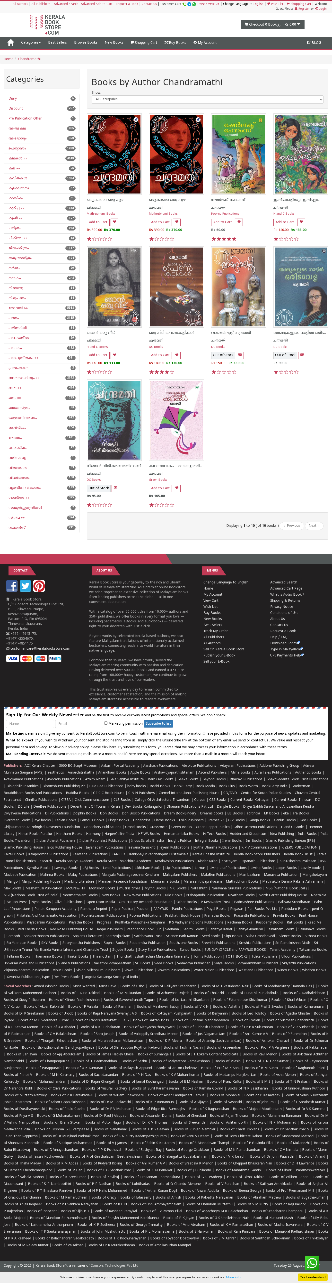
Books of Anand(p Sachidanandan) (213, 1041)
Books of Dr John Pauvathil (272, 1157)
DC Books (156, 347)
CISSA (66, 800)
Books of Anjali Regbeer (23, 1204)
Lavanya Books (66, 868)
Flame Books (164, 820)
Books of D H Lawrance (295, 1164)
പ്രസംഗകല (18, 368)
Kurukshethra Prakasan (298, 861)
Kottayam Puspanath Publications (248, 861)
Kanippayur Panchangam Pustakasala (158, 854)
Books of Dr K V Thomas (146, 1123)
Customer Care (189, 4)
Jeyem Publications (174, 848)
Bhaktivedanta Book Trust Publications (297, 779)
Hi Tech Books (214, 834)
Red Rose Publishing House (71, 929)
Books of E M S (258, 1082)
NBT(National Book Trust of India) (31, 895)
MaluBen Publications (218, 875)
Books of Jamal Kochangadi (142, 1082)
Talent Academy (282, 950)
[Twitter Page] (26, 591)
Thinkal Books (77, 957)
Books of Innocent (42, 1211)
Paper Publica (122, 909)
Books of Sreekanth (188, 1123)
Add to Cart (98, 222)
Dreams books (211, 814)
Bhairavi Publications (246, 779)
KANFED (118, 854)
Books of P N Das (136, 1075)
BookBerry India (275, 786)
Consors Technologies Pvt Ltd (114, 1266)
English (258, 4)
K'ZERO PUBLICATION (299, 848)
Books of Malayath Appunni (129, 1068)
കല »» (14, 168)
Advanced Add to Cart (96, 4)
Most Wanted (84, 986)
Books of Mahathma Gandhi (239, 1170)
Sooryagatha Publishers (81, 943)
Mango (12, 882)
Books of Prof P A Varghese (267, 1048)
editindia (253, 814)
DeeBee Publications (49, 807)
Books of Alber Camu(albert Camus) (177, 1095)
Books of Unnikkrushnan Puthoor (298, 1089)
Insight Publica (179, 841)
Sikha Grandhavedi (260, 936)
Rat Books (295, 923)
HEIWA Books (149, 834)
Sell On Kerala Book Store (224, 649)
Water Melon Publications (214, 970)
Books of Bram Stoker (62, 1123)
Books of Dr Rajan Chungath (93, 1082)
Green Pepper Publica (213, 827)
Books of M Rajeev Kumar (27, 1245)
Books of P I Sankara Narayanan (72, 1204)
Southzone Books (183, 943)
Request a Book (127, 4)
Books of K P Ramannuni (155, 1102)
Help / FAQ (279, 637)
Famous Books (92, 820)
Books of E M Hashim (185, 1082)
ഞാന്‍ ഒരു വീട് (101, 333)
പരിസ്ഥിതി (17, 328)
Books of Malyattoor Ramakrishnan (181, 1061)
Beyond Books (214, 779)
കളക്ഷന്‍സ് (18, 188)
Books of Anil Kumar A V (248, 1034)
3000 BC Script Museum (78, 766)
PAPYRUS (160, 909)
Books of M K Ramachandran (236, 1150)
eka (286, 814)
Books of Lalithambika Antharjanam (44, 1225)
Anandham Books (112, 773)
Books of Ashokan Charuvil (267, 1041)
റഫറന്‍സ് (17, 528)
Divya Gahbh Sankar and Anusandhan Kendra (278, 807)
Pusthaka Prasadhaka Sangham (140, 923)
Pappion (143, 909)
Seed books (211, 936)
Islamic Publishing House (23, 848)
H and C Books (284, 214)
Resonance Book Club (144, 929)
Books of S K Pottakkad (80, 993)
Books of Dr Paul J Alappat (105, 1116)
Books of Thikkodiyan (311, 1239)
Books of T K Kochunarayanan (122, 1239)
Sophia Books (115, 943)
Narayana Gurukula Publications (236, 888)
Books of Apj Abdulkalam (61, 1054)
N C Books (178, 888)
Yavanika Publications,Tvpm (28, 977)
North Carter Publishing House (283, 895)
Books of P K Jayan (178, 1218)
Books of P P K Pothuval (101, 1150)
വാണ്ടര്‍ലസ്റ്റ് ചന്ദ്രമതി (231, 333)
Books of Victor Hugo (103, 1123)
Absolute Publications (199, 766)
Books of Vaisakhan (68, 1245)
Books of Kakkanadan (311, 1048)
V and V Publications (74, 963)
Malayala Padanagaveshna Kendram (130, 875)
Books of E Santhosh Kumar (302, 1102)
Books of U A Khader (58, 1027)
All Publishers (41, 4)
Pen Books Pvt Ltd (262, 909)
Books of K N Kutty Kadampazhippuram (135, 1136)
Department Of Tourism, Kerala (95, 807)
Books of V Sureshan (222, 1184)
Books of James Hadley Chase (110, 1054)
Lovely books (311, 868)
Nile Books (173, 895)
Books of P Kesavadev (262, 1095)
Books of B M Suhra (261, 1068)
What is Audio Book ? (287, 595)
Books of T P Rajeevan (150, 1129)
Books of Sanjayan (22, 1054)
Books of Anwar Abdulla (200, 1191)
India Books (307, 834)
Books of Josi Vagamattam (203, 1034)
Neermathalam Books (80, 895)
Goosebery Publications (102, 827)
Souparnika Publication (148, 943)
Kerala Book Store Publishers (257, 854)
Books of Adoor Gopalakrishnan (60, 1102)
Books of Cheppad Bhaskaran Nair (244, 1164)
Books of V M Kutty (252, 1204)
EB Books (235, 814)
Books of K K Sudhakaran (99, 1027)
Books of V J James (111, 1143)
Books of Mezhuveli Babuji (158, 1007)
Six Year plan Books (22, 943)
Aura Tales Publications (272, 773)
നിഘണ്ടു (15, 288)
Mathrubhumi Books (101, 214)
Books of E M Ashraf (219, 1239)
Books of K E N (114, 1204)
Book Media (205, 786)
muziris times (129, 888)
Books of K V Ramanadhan (231, 1225)
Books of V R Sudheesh (295, 1027)
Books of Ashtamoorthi (229, 1123)
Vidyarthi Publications (299, 963)
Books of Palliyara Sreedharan (172, 986)
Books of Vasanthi (227, 1102)
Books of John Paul (261, 1102)
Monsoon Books (102, 888)
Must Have (107, 986)
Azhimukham (95, 779)
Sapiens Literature (87, 936)
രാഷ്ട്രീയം (17, 428)
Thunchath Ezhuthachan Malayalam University (152, 957)
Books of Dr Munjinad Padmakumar (70, 1136)
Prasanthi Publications (251, 916)
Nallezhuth (199, 888)
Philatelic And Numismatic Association (47, 916)
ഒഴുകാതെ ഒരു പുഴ (105, 200)
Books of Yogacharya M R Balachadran (217, 1211)
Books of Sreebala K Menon (191, 1164)
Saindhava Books (312, 929)
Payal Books (216, 909)
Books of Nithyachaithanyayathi (149, 1027)
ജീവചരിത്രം (18, 248)
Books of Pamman (117, 1007)
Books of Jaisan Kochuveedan (41, 1157)
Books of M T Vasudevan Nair (224, 986)
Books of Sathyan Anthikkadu (268, 1184)
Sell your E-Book (216, 662)
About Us (277, 619)
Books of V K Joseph (228, 1157)
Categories (29, 43)
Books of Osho (132, 986)
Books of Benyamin (212, 1014)
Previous (291, 526)
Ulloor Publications (296, 957)
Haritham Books (69, 834)
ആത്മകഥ (17, 129)
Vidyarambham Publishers (258, 963)
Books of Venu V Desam (190, 1136)
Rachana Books (239, 923)
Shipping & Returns (285, 601)
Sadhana (172, 929)
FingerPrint (141, 820)
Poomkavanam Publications (103, 916)
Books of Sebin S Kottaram (153, 1143)
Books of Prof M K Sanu (220, 1068)
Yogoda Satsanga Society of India (111, 977)
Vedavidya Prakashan (193, 963)
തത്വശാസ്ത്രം (20, 258)
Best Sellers (57, 43)
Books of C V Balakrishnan (55, 1034)
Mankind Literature (79, 882)
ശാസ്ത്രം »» (18, 498)
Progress (104, 923)
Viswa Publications (139, 970)
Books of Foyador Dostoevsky (174, 1239)
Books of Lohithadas (133, 1184)
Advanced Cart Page (286, 589)
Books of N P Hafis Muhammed (101, 1191)
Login (322, 9)
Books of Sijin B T (75, 1211)
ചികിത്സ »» (17, 238)
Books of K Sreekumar (67, 1177)
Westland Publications (256, 970)
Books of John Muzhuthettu (102, 1232)
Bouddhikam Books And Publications (33, 793)
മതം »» (14, 398)
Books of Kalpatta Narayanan (209, 1198)
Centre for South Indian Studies (266, 793)
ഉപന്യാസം (17, 149)
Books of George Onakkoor (187, 1150)
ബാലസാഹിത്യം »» (24, 378)
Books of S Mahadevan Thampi (204, 1143)
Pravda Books (284, 916)
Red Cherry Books (32, 929)
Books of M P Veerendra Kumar (43, 1020)
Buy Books (177, 43)
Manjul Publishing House (41, 882)
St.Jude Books (123, 950)
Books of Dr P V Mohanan (110, 1109)
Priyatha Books (81, 923)
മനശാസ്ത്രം (19, 408)
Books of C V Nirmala (281, 1150)
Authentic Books (308, 773)
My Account (207, 43)
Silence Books (290, 936)
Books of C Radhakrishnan (304, 993)
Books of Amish (168, 1198)
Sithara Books (316, 936)
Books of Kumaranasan (306, 1007)
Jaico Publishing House (64, 848)
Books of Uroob (60, 1014)
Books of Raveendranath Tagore (129, 1000)
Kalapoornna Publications (48, 854)
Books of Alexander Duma (151, 1116)
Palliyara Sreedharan (294, 902)
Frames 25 (216, 820)
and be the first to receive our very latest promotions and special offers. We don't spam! (116, 715)
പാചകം (15, 348)
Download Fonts (283, 643)
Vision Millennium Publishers (98, 970)
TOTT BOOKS (237, 957)
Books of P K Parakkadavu (72, 1095)
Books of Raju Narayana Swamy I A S (107, 1014)
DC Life (23, 807)
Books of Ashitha (226, 1007)
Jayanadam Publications (105, 848)
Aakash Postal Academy (120, 766)
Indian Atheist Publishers (56, 841)
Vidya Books (224, 963)
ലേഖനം (15, 438)
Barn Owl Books (161, 779)
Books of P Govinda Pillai (253, 1143)
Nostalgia (318, 895)
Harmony (93, 834)
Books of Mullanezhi (293, 1143)
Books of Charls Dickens (239, 1129)
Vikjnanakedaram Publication (26, 970)
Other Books (186, 902)
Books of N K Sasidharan (247, 1089)
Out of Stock (223, 355)
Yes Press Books (67, 977)
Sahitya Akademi (249, 929)
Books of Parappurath (44, 1068)
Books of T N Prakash (292, 1082)
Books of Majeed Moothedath (257, 1109)
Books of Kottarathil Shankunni (184, 1000)
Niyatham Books (241, 895)
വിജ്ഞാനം (17, 468)
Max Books (13, 888)
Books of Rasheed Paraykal (115, 1211)
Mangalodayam (314, 875)
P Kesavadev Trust (215, 902)
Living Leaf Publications (228, 868)
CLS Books (122, 800)
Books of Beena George (242, 1191)
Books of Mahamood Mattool (290, 1136)
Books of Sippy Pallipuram (24, 1000)
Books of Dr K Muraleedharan (111, 1245)
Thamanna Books (48, 957)
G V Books (236, 820)
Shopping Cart (300, 4)
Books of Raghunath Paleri (303, 1068)
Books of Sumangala (154, 1054)
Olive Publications (69, 902)
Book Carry (183, 786)
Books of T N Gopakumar (267, 1061)
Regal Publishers (110, 929)
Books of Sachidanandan (98, 1075)
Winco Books (287, 970)
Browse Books (85, 43)
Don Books (109, 814)
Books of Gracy (103, 1198)
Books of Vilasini (228, 1061)
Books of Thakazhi (209, 993)
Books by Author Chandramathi (157, 83)
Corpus (199, 800)
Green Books (158, 480)
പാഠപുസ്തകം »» (23, 358)
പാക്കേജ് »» (18, 338)
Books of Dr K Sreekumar (24, 1014)
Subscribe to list (158, 724)
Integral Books (206, 841)
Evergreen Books (17, 820)
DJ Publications (57, 814)
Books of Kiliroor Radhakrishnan (74, 1000)
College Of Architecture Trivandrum (162, 800)
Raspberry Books (269, 923)
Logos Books (286, 868)
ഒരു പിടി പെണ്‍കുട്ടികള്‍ (171, 333)
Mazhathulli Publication (44, 888)
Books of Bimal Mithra (245, 1177)
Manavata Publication (281, 875)
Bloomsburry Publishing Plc (64, 786)
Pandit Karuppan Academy (55, 909)
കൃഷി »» (15, 218)
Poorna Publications (225, 214)
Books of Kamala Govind (203, 1089)
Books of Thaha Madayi (23, 1164)
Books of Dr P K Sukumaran (250, 1027)
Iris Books (254, 841)
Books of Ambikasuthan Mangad (165, 1245)
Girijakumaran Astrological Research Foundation (42, 827)
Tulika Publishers (265, 957)
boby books (136, 786)
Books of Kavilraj (105, 1177)
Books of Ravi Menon (260, 1054)
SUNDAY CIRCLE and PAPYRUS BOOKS (235, 950)
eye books (43, 820)
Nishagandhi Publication (205, 895)
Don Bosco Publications (141, 814)
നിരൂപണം (17, 298)
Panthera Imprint (93, 909)
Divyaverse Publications (22, 814)
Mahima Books (52, 875)
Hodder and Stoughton (248, 834)
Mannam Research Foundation (122, 882)
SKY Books (50, 943)
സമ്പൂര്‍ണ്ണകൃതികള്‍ (25, 508)
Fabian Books (65, 820)
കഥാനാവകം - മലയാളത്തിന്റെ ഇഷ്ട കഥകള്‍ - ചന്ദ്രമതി (202, 466)
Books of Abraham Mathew (259, 1198)
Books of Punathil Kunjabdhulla (253, 993)
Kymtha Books (38, 868)
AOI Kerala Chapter (40, 766)
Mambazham (249, 875)
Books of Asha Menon (278, 1075)
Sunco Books (190, 950)
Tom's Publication (207, 957)
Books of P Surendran (289, 1034)
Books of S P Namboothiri (49, 1184)
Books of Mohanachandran (45, 1082)
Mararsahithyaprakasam (202, 882)
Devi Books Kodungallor (143, 807)
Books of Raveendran (224, 1048)
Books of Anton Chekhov (176, 1068)
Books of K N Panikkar (153, 1170)
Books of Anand (312, 1157)
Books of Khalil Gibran (288, 1000)
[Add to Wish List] (114, 222)
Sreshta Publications (255, 943)
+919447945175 (208, 4)
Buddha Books (77, 793)
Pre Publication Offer (25, 119)
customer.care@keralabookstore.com (39, 649)
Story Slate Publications (157, 950)
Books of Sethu (134, 1061)
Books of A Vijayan (193, 1102)
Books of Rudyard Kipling (102, 1164)
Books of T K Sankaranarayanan (51, 1232)
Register (303, 9)
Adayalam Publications (238, 766)
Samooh (13, 936)
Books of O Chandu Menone (177, 1184)
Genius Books (285, 820)
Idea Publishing (282, 834)
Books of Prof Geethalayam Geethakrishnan (105, 1157)
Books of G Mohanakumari (58, 1116)
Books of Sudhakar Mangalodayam (201, 1020)
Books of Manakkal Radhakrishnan (286, 1232)
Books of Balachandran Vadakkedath (64, 1239)
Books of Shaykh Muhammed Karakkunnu (125, 1218)
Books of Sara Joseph (97, 1034)
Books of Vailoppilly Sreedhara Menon (148, 1034)
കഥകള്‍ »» (17, 159)
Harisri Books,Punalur (35, 834)
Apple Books (140, 773)
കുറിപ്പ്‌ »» (16, 208)
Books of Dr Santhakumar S (286, 1129)
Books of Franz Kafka (224, 1082)
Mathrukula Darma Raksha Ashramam (292, 882)
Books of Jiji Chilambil (194, 1170)
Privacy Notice (281, 607)
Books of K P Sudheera (96, 1225)
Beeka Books (188, 779)
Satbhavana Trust (148, 936)
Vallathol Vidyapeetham (112, 963)
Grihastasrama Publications (255, 827)
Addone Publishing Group (279, 766)
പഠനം (13, 318)
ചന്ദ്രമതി (94, 208)
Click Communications (92, 800)
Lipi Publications (178, 868)
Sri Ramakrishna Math (292, 943)
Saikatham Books (281, 929)
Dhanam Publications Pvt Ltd (189, 807)
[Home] (10, 43)
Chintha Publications (41, 800)
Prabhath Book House (182, 916)
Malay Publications (83, 875)
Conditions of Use (284, 613)
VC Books (142, 963)
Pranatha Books (217, 916)
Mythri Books (155, 888)
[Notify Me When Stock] (240, 355)
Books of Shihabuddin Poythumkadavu (129, 1048)
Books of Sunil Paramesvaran (155, 1089)
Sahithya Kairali (221, 929)
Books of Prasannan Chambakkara (152, 1177)
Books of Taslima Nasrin (183, 1048)
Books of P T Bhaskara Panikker (46, 1191)
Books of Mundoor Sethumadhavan (58, 1218)
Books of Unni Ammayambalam (156, 1204)
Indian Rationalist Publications (103, 841)
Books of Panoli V (18, 1075)
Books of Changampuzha (48, 1061)
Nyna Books (41, 902)
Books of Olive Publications (59, 1089)
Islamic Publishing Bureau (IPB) (290, 841)
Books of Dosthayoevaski (24, 1109)
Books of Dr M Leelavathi (110, 1102)
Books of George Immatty (141, 1225)
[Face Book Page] (12, 591)
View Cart (210, 601)
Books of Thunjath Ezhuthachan (51, 1041)
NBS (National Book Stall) (286, 888)
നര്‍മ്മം (14, 268)
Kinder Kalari (208, 861)
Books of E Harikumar (196, 1232)
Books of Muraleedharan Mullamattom (112, 1041)
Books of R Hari (69, 1170)
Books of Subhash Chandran (201, 1027)
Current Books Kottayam (250, 800)
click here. (110, 747)
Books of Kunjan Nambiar (194, 1129)
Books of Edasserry (135, 1198)
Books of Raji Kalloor (289, 1204)
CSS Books (218, 800)
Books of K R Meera (165, 1041)
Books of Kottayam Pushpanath (166, 1014)
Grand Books (135, 827)
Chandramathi (29, 59)
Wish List (276, 4)
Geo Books (308, 820)
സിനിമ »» (16, 518)
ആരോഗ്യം (17, 139)
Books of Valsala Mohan (24, 1177)
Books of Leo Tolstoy (249, 1014)
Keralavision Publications (174, 861)
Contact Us (149, 4)
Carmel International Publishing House (189, 793)
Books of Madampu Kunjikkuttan (229, 1075)
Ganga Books (259, 820)
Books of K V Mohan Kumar (177, 1075)
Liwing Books (261, 868)
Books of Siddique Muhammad (67, 1143)
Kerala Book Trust (298, 854)
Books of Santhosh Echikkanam (265, 1239)
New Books (114, 43)
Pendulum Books (294, 909)
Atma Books (241, 773)
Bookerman (300, 786)
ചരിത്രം (14, 228)
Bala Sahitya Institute (126, 779)
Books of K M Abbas (62, 1164)
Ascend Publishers (212, 773)
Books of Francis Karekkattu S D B (101, 1020)
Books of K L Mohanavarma (152, 1232)
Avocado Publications (64, 779)
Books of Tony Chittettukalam (237, 1136)
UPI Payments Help (285, 656)
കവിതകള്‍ (17, 178)
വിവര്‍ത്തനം (19, 478)
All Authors (20, 4)
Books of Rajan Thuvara (229, 1116)
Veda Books (163, 963)
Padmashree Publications (254, 902)
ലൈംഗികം (17, 448)
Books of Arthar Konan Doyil (154, 1191)
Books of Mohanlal (225, 1095)
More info (233, 1277)
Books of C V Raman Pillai (161, 1211)
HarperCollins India (119, 834)
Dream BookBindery (180, 814)
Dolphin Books (84, 814)
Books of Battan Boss (151, 1020)
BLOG (316, 43)
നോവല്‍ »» (18, 308)
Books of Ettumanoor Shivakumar (240, 1000)
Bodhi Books (160, 786)
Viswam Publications (173, 970)
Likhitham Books (148, 868)
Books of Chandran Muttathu (209, 1204)
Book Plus (227, 786)
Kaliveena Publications (90, 854)
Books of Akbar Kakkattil (44, 1007)
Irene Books (232, 841)
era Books (301, 814)
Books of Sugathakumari (305, 1198)
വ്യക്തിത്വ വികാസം (24, 488)
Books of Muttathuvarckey (25, 1095)
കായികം (16, 198)
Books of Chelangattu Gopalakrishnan (176, 1157)
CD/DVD (230, 793)
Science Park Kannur (182, 936)
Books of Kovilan (246, 1020)
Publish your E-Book (219, 656)
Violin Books (62, 970)
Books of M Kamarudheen (66, 1198)
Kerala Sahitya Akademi (74, 861)
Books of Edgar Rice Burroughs (160, 1109)
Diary (12, 99)
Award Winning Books (51, 986)
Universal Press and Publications (29, 963)
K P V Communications (259, 848)
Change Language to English (225, 583)
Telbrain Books (18, 957)
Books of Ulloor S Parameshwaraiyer (295, 1170)
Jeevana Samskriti (142, 848)
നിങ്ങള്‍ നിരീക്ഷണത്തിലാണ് (114, 466)
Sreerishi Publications (218, 943)
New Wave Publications (142, 895)
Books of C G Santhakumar (109, 1170)
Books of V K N (195, 1007)
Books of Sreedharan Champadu (277, 1211)
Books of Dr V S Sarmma (305, 1109)
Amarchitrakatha (81, 773)
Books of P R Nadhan (93, 1184)
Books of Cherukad (190, 1116)
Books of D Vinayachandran (56, 1150)
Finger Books (118, 820)
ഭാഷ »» (14, 388)
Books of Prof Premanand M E (289, 1191)
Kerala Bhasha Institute (211, 854)
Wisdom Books (314, 970)
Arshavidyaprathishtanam (174, 773)
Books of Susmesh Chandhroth (289, 1020)
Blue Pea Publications (106, 786)
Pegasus (237, 909)
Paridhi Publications (187, 909)
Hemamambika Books (181, 834)
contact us (260, 740)
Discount (15, 109)
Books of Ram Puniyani (236, 1232)
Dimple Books (228, 807)
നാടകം (14, 278)
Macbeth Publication (20, 875)
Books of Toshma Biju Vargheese (62, 1129)
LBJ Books (90, 868)
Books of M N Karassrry (55, 1075)
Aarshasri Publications (160, 766)
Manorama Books (165, 882)
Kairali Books (14, 854)
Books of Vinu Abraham (186, 1225)
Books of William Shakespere (120, 1095)
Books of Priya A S (18, 1116)
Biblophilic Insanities (23, 786)
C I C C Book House (108, 793)
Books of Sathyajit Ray (143, 1150)
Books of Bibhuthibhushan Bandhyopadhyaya (58, 1048)
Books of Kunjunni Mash (273, 1218)
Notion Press (17, 902)
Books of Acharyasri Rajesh (167, 993)
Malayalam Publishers (180, 875)
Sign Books (233, 936)
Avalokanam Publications (23, 779)
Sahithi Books (194, 929)
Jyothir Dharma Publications (215, 848)
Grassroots (158, 827)
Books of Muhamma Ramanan (276, 1116)
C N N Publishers (141, 793)
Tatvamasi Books (313, 950)
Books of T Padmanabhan (95, 1061)
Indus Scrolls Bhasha (147, 841)
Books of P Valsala (83, 1007)
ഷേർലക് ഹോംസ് (228, 200)
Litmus (200, 868)
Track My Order (215, 631)
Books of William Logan (288, 1177)
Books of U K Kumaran (84, 1068)
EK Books (271, 814)
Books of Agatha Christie (290, 1014)
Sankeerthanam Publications (46, 936)
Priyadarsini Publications (46, 923)
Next (314, 526)
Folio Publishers (191, 820)
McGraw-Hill (75, 888)
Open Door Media (101, 902)
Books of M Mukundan (122, 993)
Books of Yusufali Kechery (106, 1089)
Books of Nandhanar (110, 1129)
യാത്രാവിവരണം (22, 418)
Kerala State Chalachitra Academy (124, 861)
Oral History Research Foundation (146, 902)
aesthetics (55, 773)
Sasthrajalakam (118, 936)
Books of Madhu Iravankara (280, 1225)
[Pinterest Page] (39, 591)
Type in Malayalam (285, 649)
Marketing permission (125, 724)
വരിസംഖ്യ (17, 458)
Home (8, 59)
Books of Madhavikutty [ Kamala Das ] (283, 986)
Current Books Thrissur (292, 800)
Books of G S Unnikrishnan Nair (224, 1218)
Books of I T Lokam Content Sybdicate (207, 1054)
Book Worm (248, 786)
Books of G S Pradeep (203, 1177)
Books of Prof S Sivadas (264, 1007)
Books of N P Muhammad (274, 1123)
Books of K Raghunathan (209, 1109)
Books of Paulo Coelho (67, 1109)
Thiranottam (102, 957)
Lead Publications (117, 868)
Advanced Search (66, 4)
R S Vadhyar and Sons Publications (196, 923)
